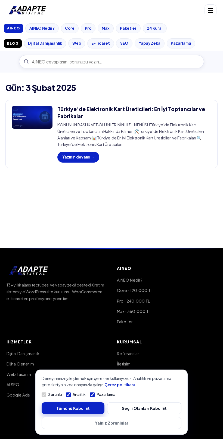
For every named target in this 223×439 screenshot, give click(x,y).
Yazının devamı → (78, 157)
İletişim (124, 363)
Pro (88, 28)
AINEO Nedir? (42, 28)
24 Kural (155, 28)
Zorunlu (55, 394)
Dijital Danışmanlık (45, 43)
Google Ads (18, 394)
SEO (124, 43)
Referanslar (128, 353)
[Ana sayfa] (28, 10)
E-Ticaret (100, 43)
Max (106, 28)
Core (70, 28)
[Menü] (210, 10)
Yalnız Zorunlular (111, 422)
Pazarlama (181, 43)
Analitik (79, 394)
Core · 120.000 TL (135, 290)
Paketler (128, 28)
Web (76, 43)
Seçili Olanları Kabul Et (144, 408)
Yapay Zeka (149, 43)
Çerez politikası (119, 384)
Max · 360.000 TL (134, 311)
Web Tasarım (19, 374)
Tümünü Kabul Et (73, 408)
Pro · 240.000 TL (133, 300)
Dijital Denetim (20, 363)
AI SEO (13, 384)
